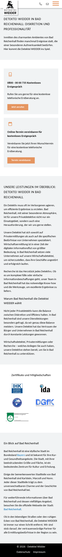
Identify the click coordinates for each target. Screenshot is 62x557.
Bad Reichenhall (12, 509)
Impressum (39, 552)
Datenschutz (23, 552)
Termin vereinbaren (21, 160)
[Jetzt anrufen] (40, 4)
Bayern (21, 455)
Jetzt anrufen (17, 107)
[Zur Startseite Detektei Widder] (10, 7)
